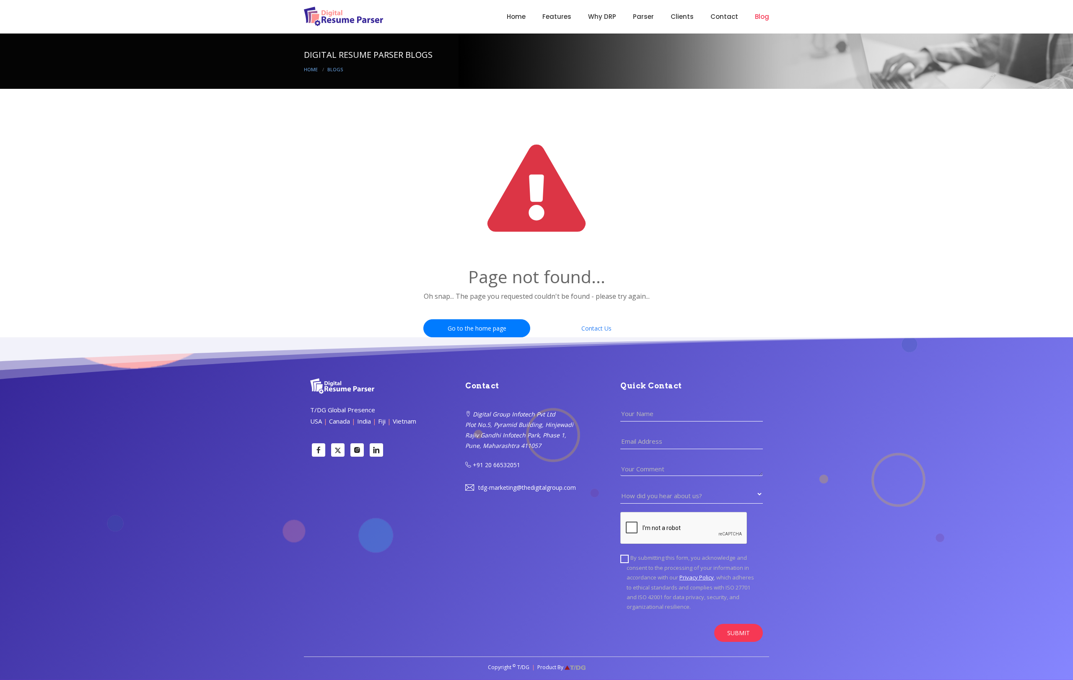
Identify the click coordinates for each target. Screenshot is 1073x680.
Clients (682, 16)
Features (556, 16)
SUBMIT (738, 633)
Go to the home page (477, 328)
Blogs (335, 69)
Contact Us (596, 328)
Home (516, 16)
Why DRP (602, 16)
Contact (724, 16)
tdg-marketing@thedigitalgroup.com (526, 487)
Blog (762, 16)
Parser (643, 16)
